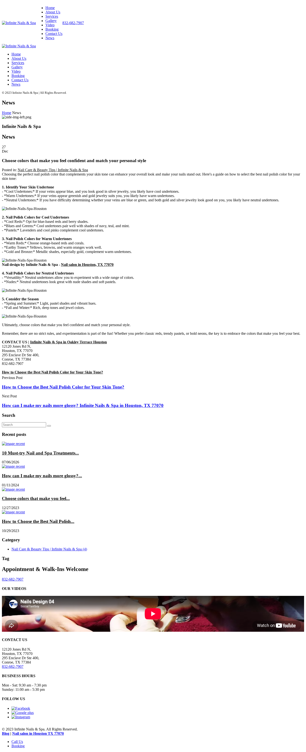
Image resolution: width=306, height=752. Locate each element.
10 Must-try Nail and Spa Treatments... (40, 453)
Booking (52, 29)
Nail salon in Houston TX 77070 (38, 733)
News (49, 38)
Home (50, 8)
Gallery (51, 21)
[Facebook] (20, 708)
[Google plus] (22, 713)
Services (51, 16)
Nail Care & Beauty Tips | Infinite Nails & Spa (53, 170)
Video (50, 25)
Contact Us (53, 34)
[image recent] (13, 444)
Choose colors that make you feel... (36, 498)
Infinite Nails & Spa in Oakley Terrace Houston (68, 342)
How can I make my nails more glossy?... (42, 475)
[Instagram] (20, 717)
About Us (52, 12)
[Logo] (19, 23)
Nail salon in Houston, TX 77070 (87, 265)
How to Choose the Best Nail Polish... (38, 521)
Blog (5, 733)
